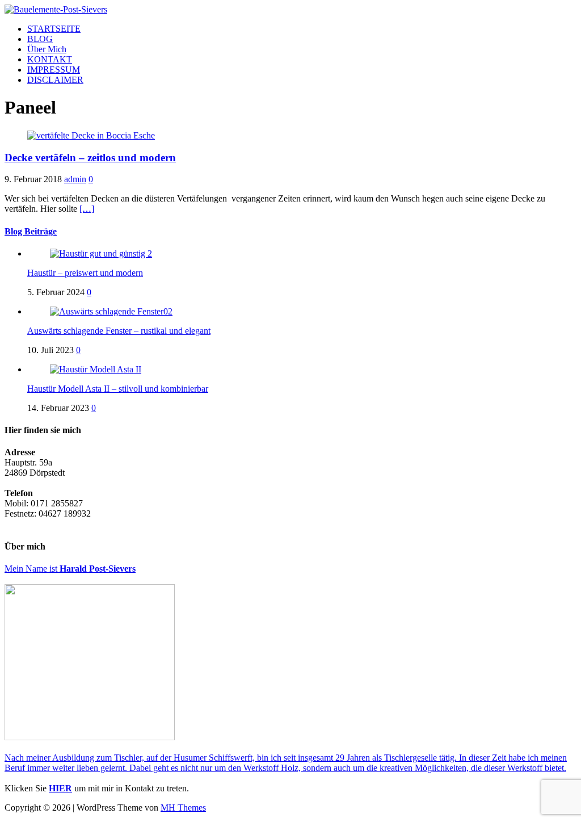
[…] (86, 208)
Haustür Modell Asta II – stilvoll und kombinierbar (117, 388)
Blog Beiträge (31, 231)
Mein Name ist (70, 568)
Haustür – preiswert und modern (85, 273)
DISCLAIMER (55, 80)
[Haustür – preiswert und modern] (101, 253)
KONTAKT (49, 59)
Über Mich (46, 49)
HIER (60, 788)
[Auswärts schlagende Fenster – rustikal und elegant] (111, 311)
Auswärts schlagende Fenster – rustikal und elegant (118, 330)
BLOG (40, 39)
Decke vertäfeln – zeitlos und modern (90, 157)
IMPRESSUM (53, 69)
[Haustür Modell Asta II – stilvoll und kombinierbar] (95, 369)
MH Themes (183, 807)
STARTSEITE (54, 28)
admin (75, 179)
